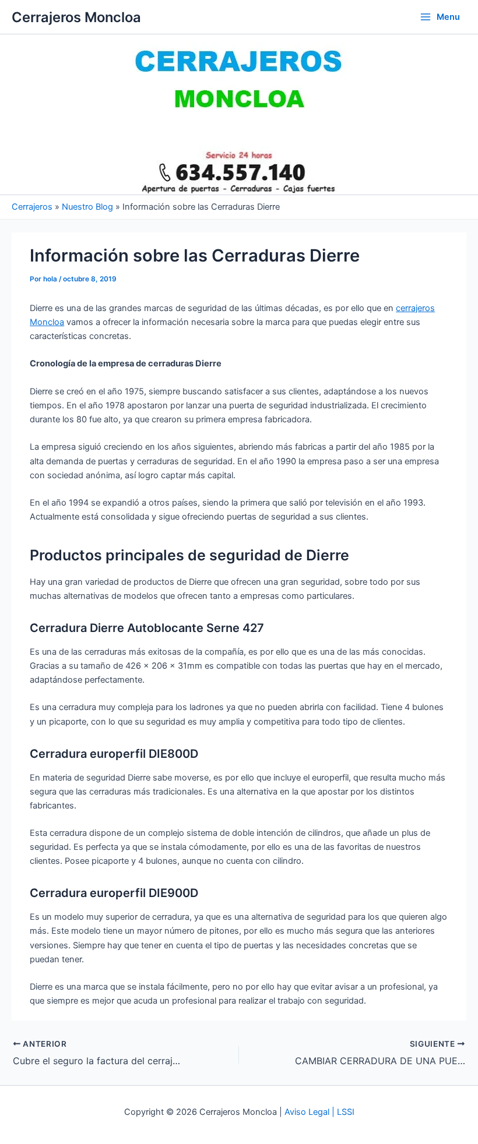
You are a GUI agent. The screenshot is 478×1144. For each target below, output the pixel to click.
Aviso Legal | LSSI (319, 1112)
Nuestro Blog (87, 207)
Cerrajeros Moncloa (76, 17)
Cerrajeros (32, 207)
